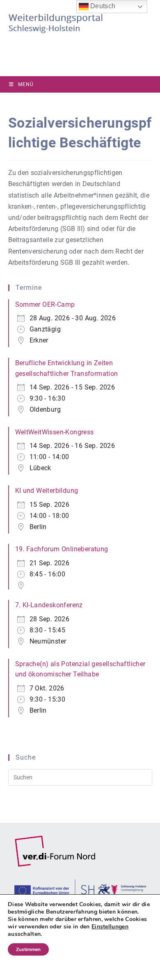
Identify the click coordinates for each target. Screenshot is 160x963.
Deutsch (102, 5)
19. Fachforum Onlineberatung (61, 549)
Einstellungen (109, 926)
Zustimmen (28, 949)
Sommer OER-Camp (45, 304)
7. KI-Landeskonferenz (49, 605)
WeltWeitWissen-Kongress (54, 432)
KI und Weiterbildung (46, 490)
